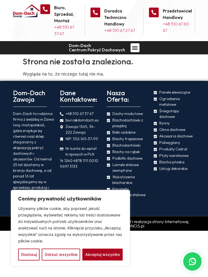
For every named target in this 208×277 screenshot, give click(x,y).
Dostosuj (29, 254)
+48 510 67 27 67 (119, 30)
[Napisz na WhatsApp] (192, 261)
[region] (70, 228)
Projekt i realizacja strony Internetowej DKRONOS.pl (153, 224)
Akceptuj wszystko (102, 254)
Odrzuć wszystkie (61, 254)
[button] (135, 47)
